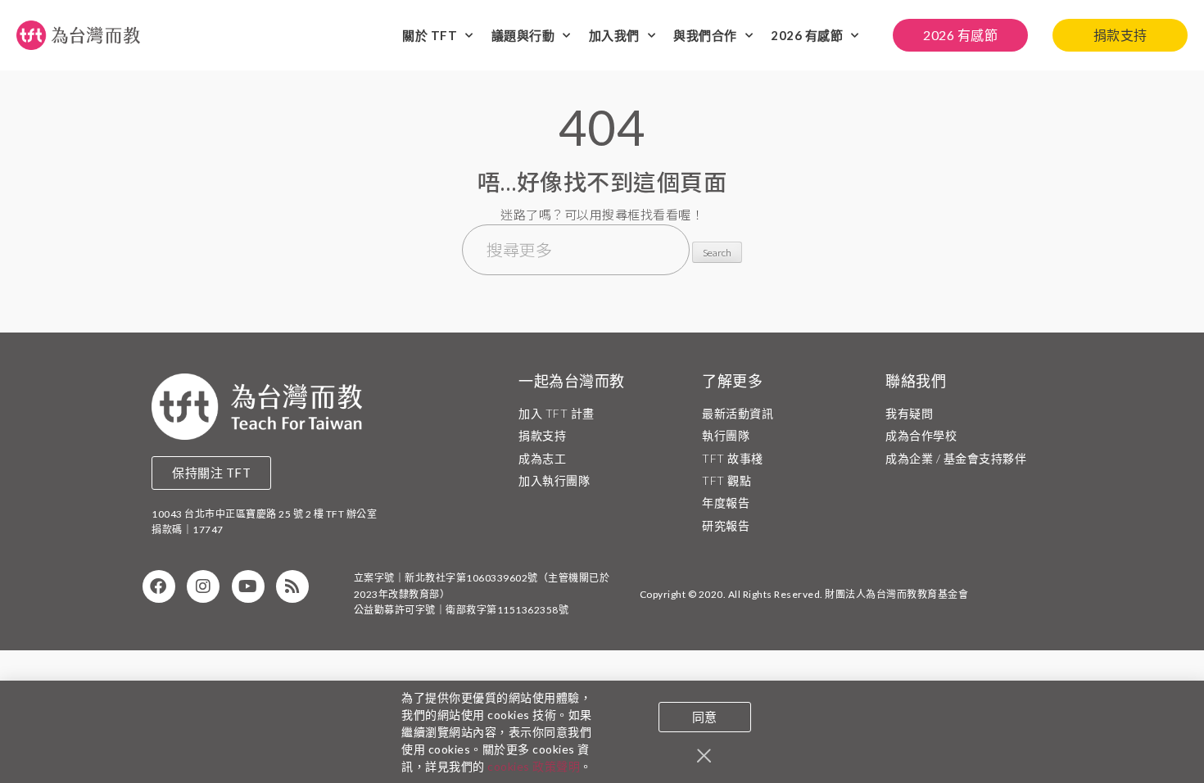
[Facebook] (159, 586)
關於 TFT (429, 35)
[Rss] (292, 586)
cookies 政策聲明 (533, 766)
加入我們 (614, 35)
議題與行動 (523, 35)
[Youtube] (248, 586)
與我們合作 (705, 35)
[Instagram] (203, 586)
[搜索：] (577, 251)
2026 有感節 (807, 35)
